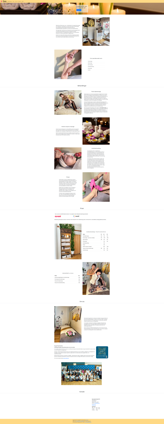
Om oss (16, 1)
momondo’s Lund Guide (80, 421)
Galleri (23, 1)
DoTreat (87, 420)
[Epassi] (58, 216)
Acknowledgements (88, 422)
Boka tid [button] (79, 10)
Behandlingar (9, 1)
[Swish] (76, 216)
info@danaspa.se (97, 403)
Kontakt (19, 1)
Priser (13, 1)
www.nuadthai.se (66, 358)
